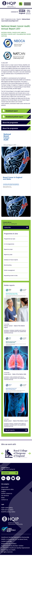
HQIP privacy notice (7, 509)
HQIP (2, 19)
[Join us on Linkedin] (3, 477)
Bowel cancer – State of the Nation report (16, 420)
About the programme (8, 122)
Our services (5, 495)
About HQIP (4, 486)
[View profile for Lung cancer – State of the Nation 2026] (16, 353)
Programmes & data (10, 19)
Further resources (6, 493)
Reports (19, 19)
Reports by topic (8, 249)
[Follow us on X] (8, 477)
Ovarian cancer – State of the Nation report (14, 326)
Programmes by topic (9, 238)
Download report (10, 111)
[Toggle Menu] (27, 4)
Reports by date (8, 254)
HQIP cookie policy (7, 507)
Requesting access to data (10, 275)
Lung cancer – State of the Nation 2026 (15, 374)
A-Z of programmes (9, 244)
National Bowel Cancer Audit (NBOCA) (13, 32)
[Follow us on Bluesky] (13, 477)
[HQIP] (16, 519)
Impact (3, 491)
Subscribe (6, 227)
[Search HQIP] (20, 3)
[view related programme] (14, 43)
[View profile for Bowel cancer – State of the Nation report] (16, 399)
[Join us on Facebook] (18, 477)
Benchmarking (7, 265)
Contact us (4, 499)
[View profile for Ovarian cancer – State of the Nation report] (16, 304)
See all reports (9, 429)
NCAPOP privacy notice (8, 511)
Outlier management (9, 270)
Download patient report (12, 116)
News (3, 497)
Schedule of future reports (11, 259)
